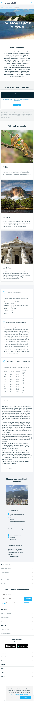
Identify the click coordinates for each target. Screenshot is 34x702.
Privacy (3, 676)
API (2, 621)
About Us (3, 653)
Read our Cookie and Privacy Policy (19, 694)
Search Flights (17, 105)
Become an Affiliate (6, 580)
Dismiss (13, 698)
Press (2, 668)
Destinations (4, 576)
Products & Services (6, 568)
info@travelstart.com (6, 633)
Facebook (17, 681)
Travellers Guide (5, 572)
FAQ (2, 661)
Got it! (25, 697)
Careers (3, 664)
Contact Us (4, 657)
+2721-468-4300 (5, 630)
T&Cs (2, 672)
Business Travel (5, 617)
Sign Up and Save (5, 584)
